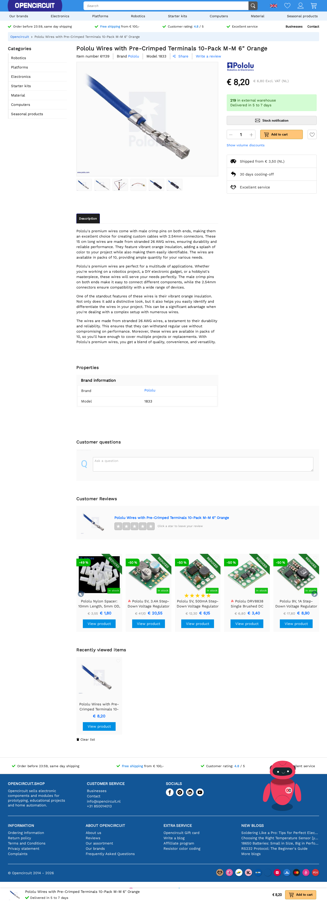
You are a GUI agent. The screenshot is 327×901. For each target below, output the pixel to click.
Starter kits (177, 16)
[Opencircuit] (35, 5)
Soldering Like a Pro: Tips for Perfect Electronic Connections (280, 833)
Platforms (100, 16)
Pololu (149, 390)
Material (257, 16)
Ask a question (106, 461)
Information (21, 825)
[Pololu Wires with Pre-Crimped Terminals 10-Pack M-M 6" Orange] (84, 185)
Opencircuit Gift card (181, 833)
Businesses (294, 26)
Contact (313, 26)
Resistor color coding (182, 848)
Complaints (18, 854)
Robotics (138, 16)
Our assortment (99, 843)
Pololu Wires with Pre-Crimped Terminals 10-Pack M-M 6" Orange (171, 518)
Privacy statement (23, 848)
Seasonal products (302, 16)
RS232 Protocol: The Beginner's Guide (274, 848)
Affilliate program (179, 843)
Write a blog (174, 838)
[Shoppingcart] (310, 6)
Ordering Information (26, 833)
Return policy (19, 838)
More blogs (251, 854)
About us (93, 833)
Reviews (93, 838)
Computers (219, 16)
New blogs (252, 825)
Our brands (18, 16)
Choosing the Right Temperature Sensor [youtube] (280, 838)
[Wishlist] (283, 6)
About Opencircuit (105, 825)
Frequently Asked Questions (110, 854)
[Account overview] (297, 6)
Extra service (178, 825)
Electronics (60, 16)
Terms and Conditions (26, 843)
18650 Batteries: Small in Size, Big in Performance (280, 843)
